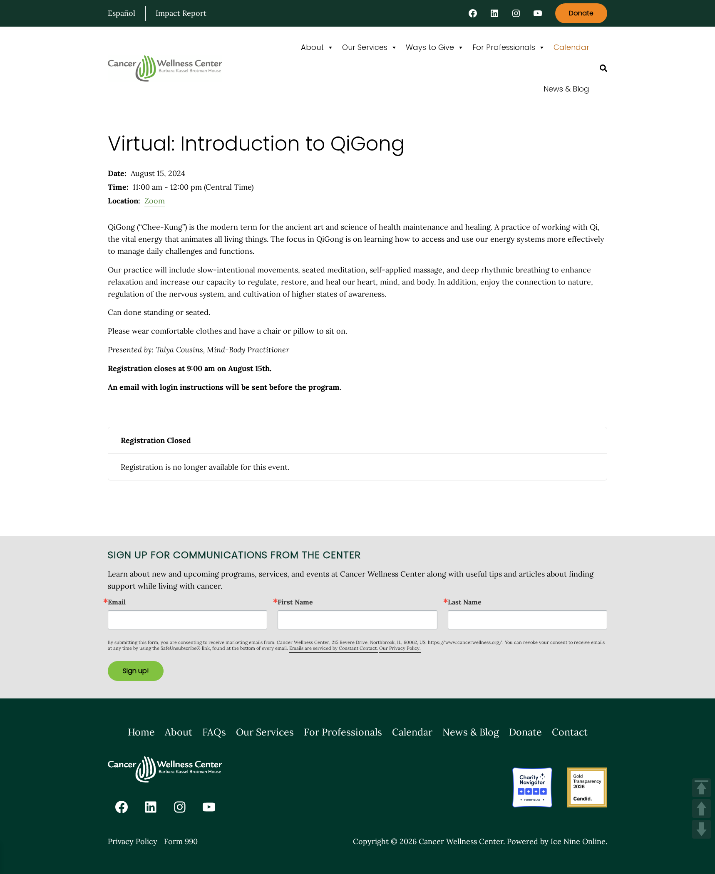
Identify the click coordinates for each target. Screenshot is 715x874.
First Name (295, 602)
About (312, 47)
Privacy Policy (132, 841)
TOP (701, 787)
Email (117, 602)
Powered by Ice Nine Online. (557, 841)
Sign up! (136, 671)
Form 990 (181, 841)
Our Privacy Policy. (400, 648)
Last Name (465, 602)
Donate (581, 13)
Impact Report (181, 13)
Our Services (364, 47)
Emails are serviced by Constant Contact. (333, 648)
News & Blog (566, 89)
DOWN (701, 829)
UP (701, 808)
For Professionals (503, 47)
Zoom (154, 201)
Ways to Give (430, 47)
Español (121, 13)
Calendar (571, 47)
